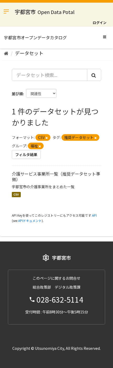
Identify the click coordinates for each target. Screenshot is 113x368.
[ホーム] (6, 53)
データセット (29, 53)
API (94, 215)
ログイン (99, 22)
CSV (16, 194)
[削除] (46, 137)
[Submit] (94, 75)
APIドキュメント (30, 220)
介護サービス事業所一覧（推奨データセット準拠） (56, 176)
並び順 (17, 93)
